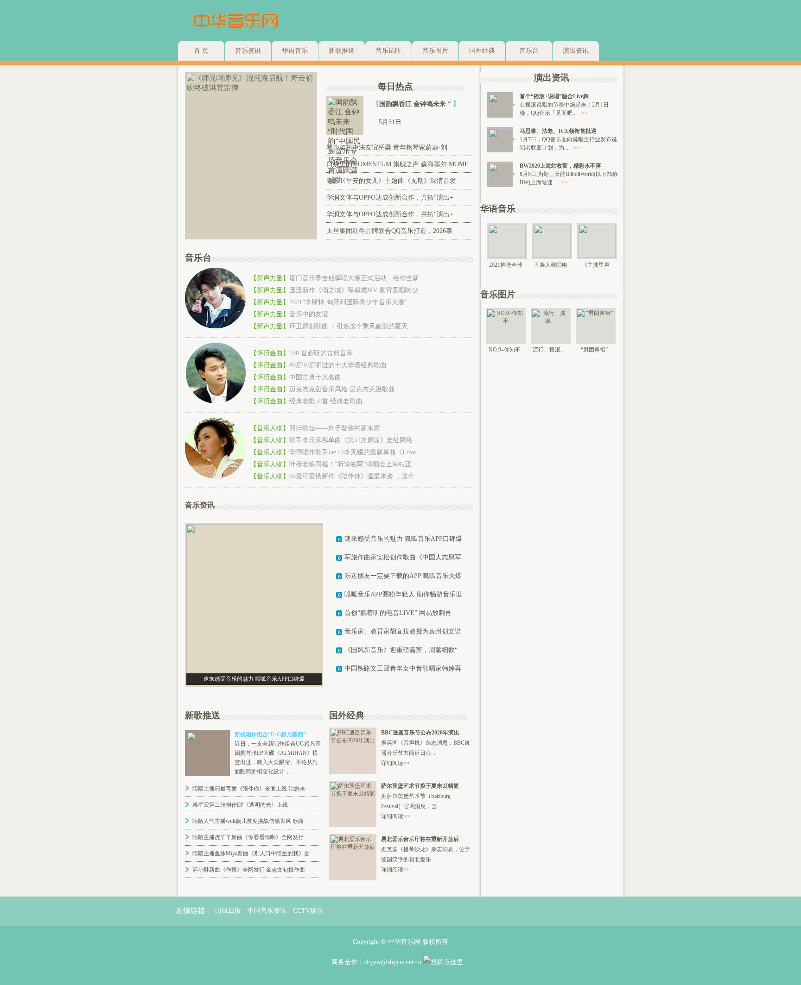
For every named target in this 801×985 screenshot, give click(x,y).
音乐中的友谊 (308, 314)
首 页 (201, 50)
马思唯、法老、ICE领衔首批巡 (558, 131)
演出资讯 (576, 50)
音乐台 (529, 50)
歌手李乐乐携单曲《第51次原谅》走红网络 (351, 440)
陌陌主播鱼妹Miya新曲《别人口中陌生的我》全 (251, 853)
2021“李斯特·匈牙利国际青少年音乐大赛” (348, 302)
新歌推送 (342, 50)
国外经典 (482, 50)
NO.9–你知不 (505, 349)
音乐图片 (435, 50)
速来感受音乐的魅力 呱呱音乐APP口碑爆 (403, 538)
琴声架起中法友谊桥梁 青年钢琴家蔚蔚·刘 (386, 147)
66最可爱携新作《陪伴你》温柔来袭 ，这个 (351, 476)
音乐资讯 (248, 50)
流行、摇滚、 (549, 349)
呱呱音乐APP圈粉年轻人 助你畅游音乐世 (403, 594)
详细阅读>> (395, 763)
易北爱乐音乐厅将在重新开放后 (420, 839)
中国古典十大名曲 (315, 377)
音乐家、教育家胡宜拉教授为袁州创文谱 (402, 631)
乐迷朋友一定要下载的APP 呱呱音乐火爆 (403, 575)
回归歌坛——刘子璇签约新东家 (334, 428)
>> (584, 113)
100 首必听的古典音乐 (321, 353)
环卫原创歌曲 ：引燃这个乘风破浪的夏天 (348, 326)
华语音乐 (295, 50)
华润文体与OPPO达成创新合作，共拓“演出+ (389, 197)
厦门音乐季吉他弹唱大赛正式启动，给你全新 (354, 278)
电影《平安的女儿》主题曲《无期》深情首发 (391, 180)
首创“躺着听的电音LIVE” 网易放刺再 (397, 612)
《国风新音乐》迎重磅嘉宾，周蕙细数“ (401, 649)
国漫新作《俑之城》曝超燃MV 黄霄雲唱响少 (353, 290)
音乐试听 (388, 50)
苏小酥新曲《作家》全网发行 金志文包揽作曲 (248, 869)
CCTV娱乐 (308, 910)
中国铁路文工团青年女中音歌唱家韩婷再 (402, 668)
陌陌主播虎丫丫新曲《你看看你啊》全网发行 (248, 837)
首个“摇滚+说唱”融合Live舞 (554, 96)
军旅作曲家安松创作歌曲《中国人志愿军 (402, 557)
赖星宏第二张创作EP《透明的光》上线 (240, 805)
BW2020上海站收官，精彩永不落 (560, 166)
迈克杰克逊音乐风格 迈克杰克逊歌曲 (342, 389)
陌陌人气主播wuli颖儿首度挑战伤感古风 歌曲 (248, 821)
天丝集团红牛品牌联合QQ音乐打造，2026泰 (389, 230)
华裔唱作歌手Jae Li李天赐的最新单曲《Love (352, 452)
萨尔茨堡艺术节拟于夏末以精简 (420, 786)
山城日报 (228, 910)
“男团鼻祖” (594, 349)
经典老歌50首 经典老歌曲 (325, 401)
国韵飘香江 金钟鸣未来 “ (416, 103)
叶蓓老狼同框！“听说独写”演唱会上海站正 (350, 464)
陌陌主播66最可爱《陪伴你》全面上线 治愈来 (248, 788)
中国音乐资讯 (267, 910)
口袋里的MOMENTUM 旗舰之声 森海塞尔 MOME (397, 164)
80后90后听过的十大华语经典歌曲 (338, 365)
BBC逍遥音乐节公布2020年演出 (420, 732)
